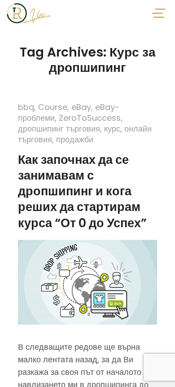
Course (52, 107)
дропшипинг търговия (59, 128)
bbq (26, 107)
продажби (74, 139)
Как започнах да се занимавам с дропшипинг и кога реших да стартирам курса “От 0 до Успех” (82, 191)
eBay (81, 107)
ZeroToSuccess (90, 117)
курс (112, 128)
